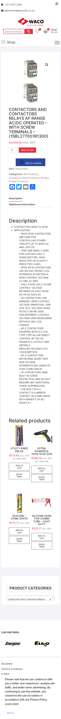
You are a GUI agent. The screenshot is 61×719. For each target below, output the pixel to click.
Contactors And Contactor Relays (29, 177)
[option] (37, 643)
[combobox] (30, 598)
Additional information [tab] (22, 204)
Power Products (18, 181)
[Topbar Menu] (56, 4)
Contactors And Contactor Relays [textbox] (29, 599)
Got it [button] (10, 713)
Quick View (19, 475)
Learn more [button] (12, 703)
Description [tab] (15, 198)
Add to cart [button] (19, 466)
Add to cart (27, 149)
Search (28, 31)
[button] (47, 65)
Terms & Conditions (12, 668)
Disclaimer (7, 663)
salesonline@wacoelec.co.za (19, 10)
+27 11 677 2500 (13, 4)
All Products (30, 174)
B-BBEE (5, 674)
